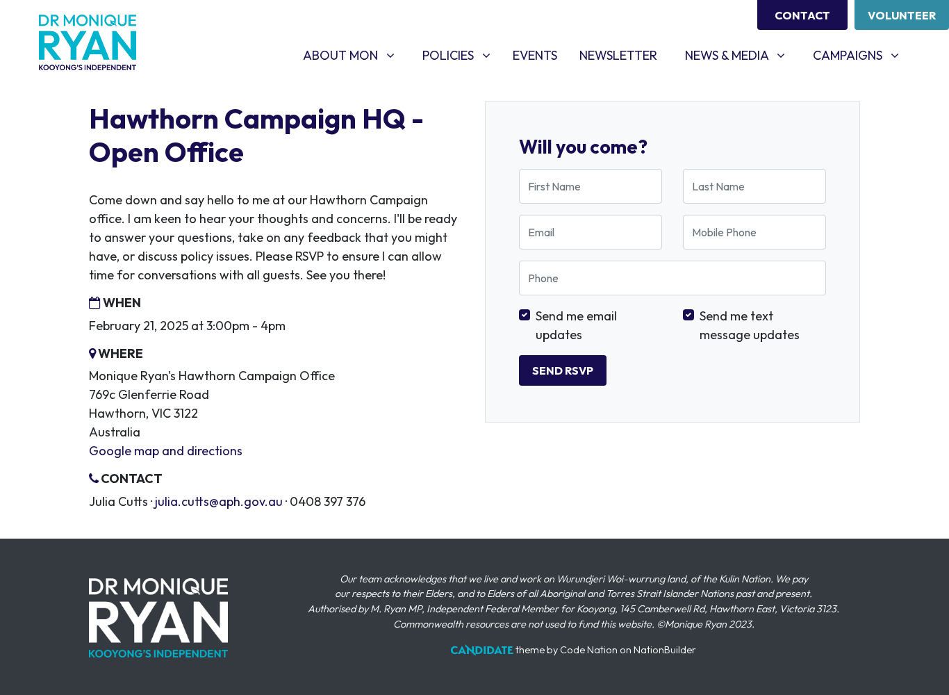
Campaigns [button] (861, 55)
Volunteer (902, 15)
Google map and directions (165, 451)
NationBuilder (665, 650)
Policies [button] (462, 55)
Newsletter (618, 55)
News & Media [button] (740, 55)
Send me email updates (576, 325)
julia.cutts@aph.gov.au (219, 501)
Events (540, 55)
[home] (87, 42)
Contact (802, 15)
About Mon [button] (354, 55)
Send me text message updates (750, 325)
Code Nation (589, 650)
